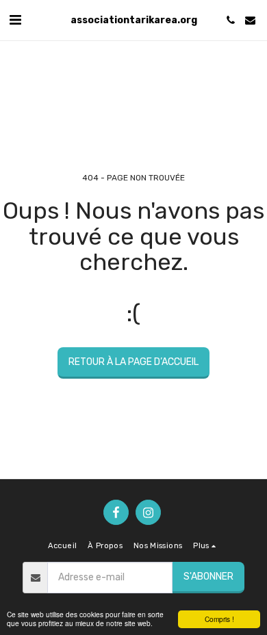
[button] (15, 20)
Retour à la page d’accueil (133, 362)
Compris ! (219, 619)
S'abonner (208, 576)
